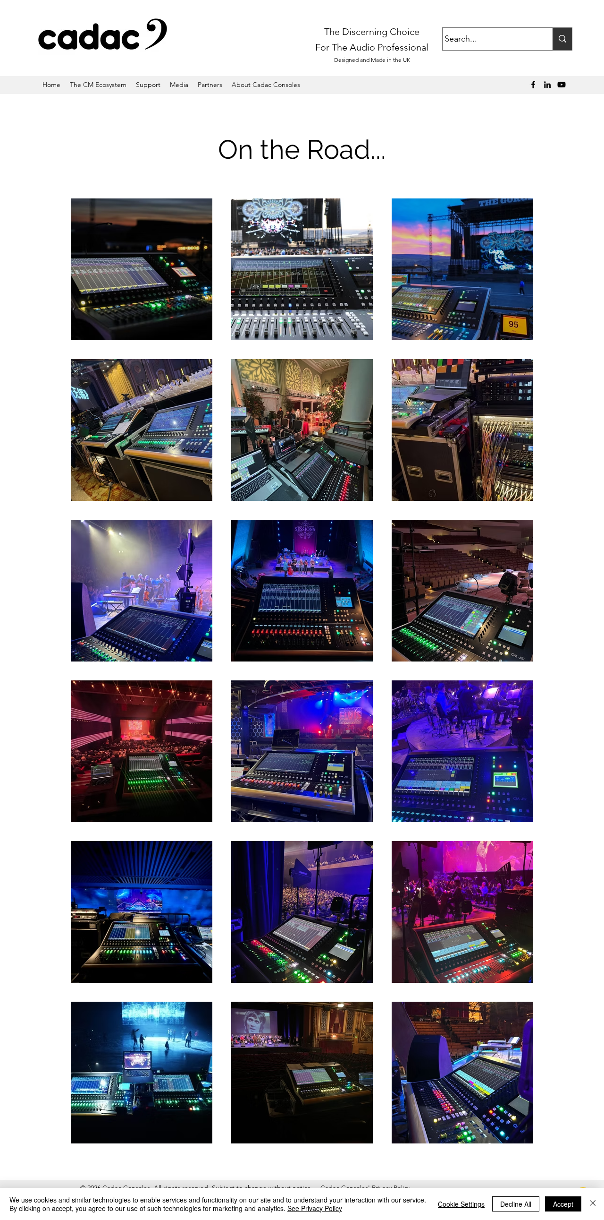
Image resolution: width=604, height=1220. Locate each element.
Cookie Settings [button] (461, 1204)
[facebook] (533, 84)
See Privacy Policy (314, 1208)
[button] (179, 84)
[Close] (592, 1203)
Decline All (515, 1204)
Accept (563, 1204)
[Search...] (562, 39)
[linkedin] (547, 84)
